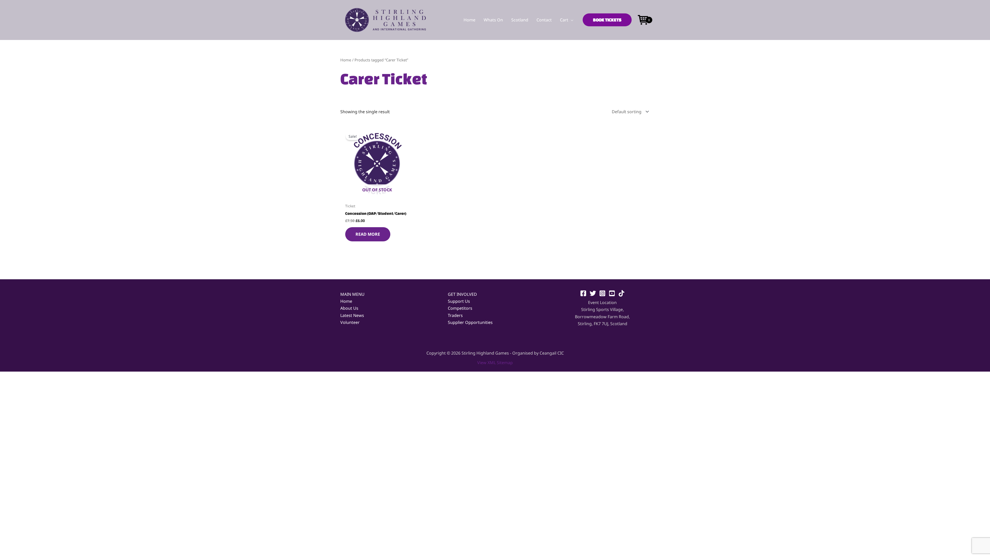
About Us (349, 308)
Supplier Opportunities (470, 322)
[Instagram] (602, 293)
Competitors (460, 308)
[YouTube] (612, 293)
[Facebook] (583, 293)
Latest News (352, 315)
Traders (455, 315)
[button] (570, 20)
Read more (368, 234)
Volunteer (350, 322)
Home (345, 59)
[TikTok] (621, 293)
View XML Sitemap (495, 362)
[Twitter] (593, 293)
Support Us (459, 301)
